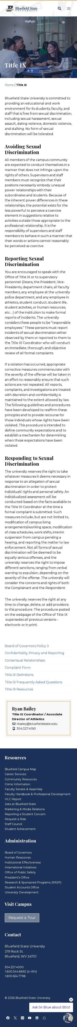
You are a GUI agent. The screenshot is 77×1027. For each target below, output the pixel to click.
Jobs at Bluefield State (20, 804)
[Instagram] (22, 1018)
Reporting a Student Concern (25, 814)
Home (9, 85)
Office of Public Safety (20, 872)
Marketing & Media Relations (25, 809)
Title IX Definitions (19, 675)
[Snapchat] (44, 1018)
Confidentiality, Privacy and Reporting (34, 653)
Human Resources (18, 857)
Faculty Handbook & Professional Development (37, 794)
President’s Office (17, 877)
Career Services (15, 774)
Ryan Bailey (24, 709)
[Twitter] (15, 1018)
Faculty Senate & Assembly (23, 789)
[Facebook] (8, 1018)
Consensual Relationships (25, 660)
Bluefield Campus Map (20, 769)
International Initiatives (20, 867)
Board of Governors (18, 852)
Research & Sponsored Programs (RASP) (33, 882)
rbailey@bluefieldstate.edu (37, 724)
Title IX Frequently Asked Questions (33, 682)
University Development (21, 892)
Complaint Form (17, 667)
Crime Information (17, 784)
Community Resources (21, 779)
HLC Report (13, 799)
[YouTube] (29, 1018)
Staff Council (13, 824)
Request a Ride (15, 819)
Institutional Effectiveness (23, 862)
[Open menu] (68, 8)
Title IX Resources (19, 689)
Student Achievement (20, 829)
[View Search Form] (59, 8)
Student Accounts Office (22, 887)
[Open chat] (68, 1018)
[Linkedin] (37, 1018)
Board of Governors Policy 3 (27, 646)
